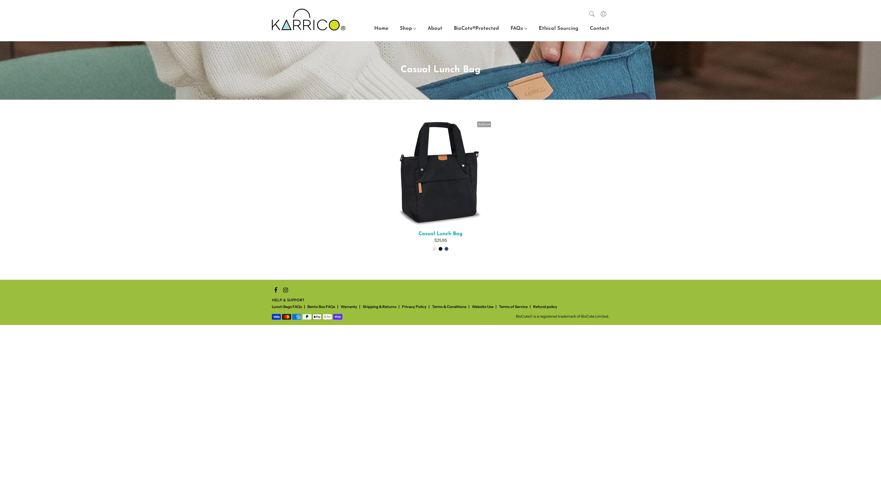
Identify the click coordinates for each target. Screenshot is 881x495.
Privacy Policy (414, 306)
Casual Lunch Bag (440, 233)
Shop (406, 28)
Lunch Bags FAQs (287, 306)
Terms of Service (513, 306)
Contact (599, 28)
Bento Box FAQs (321, 306)
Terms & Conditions (449, 306)
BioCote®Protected (476, 28)
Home (381, 28)
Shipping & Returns (379, 306)
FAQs (516, 28)
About (435, 28)
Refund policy (545, 306)
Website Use (482, 306)
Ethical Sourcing (558, 28)
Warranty (349, 306)
